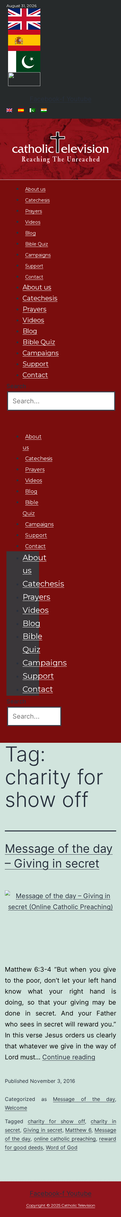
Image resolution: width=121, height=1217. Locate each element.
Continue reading (68, 1057)
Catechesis (37, 200)
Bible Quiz (36, 244)
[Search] (17, 418)
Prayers (33, 211)
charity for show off (56, 1121)
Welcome (16, 1107)
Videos (32, 222)
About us (35, 189)
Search (16, 386)
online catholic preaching (65, 1138)
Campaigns (38, 255)
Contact (34, 277)
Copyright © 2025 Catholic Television (60, 1205)
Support (34, 266)
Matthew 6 (78, 1130)
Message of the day (84, 1099)
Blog (30, 233)
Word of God (61, 1147)
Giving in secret (42, 1130)
